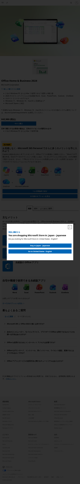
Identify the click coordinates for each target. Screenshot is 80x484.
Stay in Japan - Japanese (40, 245)
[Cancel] (70, 227)
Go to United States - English (40, 251)
